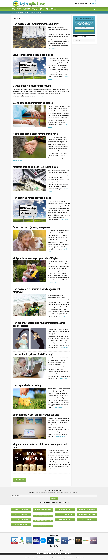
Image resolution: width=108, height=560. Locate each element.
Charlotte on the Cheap (20, 514)
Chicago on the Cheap (21, 519)
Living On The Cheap (36, 3)
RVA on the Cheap (42, 526)
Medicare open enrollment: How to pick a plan (35, 167)
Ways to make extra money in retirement (33, 54)
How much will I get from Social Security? (33, 354)
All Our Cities (86, 519)
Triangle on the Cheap (64, 519)
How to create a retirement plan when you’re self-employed (37, 290)
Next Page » (22, 480)
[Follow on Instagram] (92, 3)
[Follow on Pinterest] (93, 3)
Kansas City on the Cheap (42, 516)
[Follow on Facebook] (95, 1)
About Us (77, 3)
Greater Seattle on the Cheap (43, 521)
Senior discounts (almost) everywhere (31, 227)
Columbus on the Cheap (21, 524)
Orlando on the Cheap (64, 509)
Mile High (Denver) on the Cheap (43, 509)
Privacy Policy (52, 553)
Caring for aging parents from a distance (33, 103)
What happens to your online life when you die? (36, 414)
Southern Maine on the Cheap (86, 514)
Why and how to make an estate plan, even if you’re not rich (40, 446)
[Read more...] (52, 48)
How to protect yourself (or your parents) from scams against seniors (39, 324)
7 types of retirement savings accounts (32, 85)
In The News (60, 553)
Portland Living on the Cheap (64, 514)
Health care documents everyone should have (35, 133)
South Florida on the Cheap (86, 509)
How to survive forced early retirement (32, 197)
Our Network (88, 3)
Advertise (82, 3)
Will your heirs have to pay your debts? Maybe (35, 258)
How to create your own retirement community (35, 24)
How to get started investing (27, 385)
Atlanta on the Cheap (21, 509)
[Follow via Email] (95, 3)
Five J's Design (81, 557)
